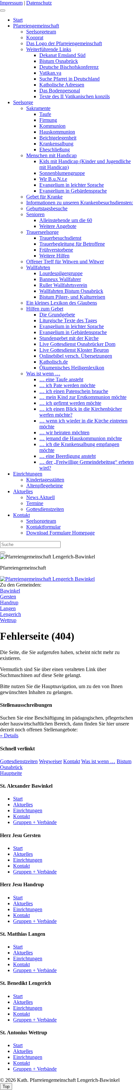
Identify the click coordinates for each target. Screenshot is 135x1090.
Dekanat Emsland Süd (62, 55)
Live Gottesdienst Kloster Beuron (74, 350)
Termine (34, 503)
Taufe (45, 114)
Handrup (9, 602)
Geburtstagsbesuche (47, 208)
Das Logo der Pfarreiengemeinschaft (64, 43)
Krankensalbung (56, 143)
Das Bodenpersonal (59, 90)
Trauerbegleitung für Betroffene (72, 244)
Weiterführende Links (48, 49)
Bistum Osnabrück (58, 61)
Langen (8, 608)
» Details (9, 735)
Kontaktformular (43, 527)
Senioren (35, 214)
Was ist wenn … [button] (98, 761)
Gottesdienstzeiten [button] (19, 761)
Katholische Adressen (61, 84)
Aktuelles (23, 491)
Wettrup (8, 620)
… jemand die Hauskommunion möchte (80, 438)
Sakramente (38, 108)
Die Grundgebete (57, 314)
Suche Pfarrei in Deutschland (69, 79)
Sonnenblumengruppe (62, 173)
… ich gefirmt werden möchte (70, 403)
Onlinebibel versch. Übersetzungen (75, 356)
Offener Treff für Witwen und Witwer (65, 261)
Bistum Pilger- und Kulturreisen (72, 297)
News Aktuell (40, 497)
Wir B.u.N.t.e (53, 179)
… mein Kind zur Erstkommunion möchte (82, 397)
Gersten (8, 596)
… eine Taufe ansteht (61, 379)
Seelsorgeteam (41, 31)
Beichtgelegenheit (57, 138)
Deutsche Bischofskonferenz (69, 67)
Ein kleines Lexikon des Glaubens (61, 303)
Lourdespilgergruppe (61, 273)
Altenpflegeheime (44, 485)
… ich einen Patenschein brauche (73, 391)
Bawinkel (10, 590)
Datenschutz (39, 3)
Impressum (11, 3)
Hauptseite (11, 773)
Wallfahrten (38, 267)
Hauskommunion (57, 132)
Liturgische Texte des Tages (68, 320)
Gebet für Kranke (44, 196)
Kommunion (52, 126)
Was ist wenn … (43, 373)
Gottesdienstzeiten (45, 509)
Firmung (48, 120)
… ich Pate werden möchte (67, 385)
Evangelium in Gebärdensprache (73, 191)
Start (18, 20)
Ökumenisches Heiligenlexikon (71, 367)
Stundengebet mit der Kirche (69, 338)
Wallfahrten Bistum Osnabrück (71, 291)
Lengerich (10, 614)
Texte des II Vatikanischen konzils (74, 96)
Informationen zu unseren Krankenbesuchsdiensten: (79, 202)
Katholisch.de (53, 362)
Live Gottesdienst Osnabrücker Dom (77, 344)
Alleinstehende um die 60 (65, 220)
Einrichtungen (27, 474)
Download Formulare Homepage (60, 533)
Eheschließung (54, 149)
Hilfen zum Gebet (44, 308)
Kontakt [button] (71, 761)
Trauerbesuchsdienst (60, 238)
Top (6, 1086)
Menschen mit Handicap (51, 155)
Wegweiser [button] (50, 761)
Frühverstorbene (56, 250)
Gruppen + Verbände (35, 822)
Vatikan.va (50, 73)
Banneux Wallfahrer (60, 279)
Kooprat (34, 37)
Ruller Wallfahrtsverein (63, 285)
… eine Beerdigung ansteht (67, 456)
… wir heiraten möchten (64, 432)
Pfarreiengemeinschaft (36, 25)
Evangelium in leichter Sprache (71, 185)
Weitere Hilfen (54, 255)
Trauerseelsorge (42, 232)
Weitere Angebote (57, 226)
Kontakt (21, 515)
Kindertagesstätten (45, 479)
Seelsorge (23, 102)
